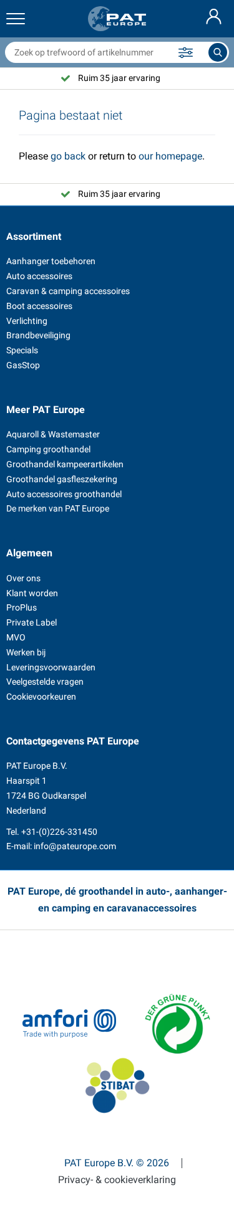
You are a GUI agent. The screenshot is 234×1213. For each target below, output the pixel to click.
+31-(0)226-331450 (59, 832)
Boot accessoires (39, 306)
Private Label (31, 622)
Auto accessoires (39, 276)
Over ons (23, 578)
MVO (16, 637)
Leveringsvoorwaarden (50, 667)
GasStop (23, 365)
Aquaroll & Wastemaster (53, 434)
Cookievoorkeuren (41, 697)
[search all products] (217, 52)
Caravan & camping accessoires (68, 291)
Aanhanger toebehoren (50, 261)
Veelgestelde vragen (45, 682)
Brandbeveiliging (38, 335)
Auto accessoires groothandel (64, 494)
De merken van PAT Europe (57, 508)
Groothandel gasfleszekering (61, 479)
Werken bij (26, 652)
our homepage (170, 156)
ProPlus (21, 607)
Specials (22, 350)
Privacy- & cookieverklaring (117, 1180)
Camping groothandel (48, 449)
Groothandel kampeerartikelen (65, 464)
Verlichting (26, 321)
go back (68, 156)
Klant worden (32, 593)
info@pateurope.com (75, 846)
